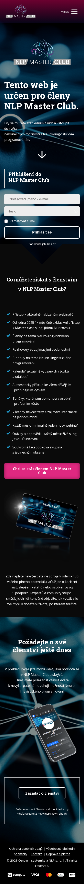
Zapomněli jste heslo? (42, 244)
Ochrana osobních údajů (26, 848)
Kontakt (36, 854)
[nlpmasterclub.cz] (20, 11)
